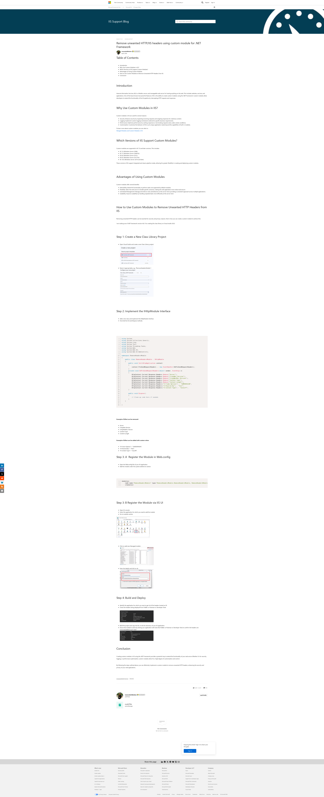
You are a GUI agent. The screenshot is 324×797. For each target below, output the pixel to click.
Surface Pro (96, 770)
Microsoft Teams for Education (146, 776)
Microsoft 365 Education (145, 778)
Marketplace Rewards (190, 786)
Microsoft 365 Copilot (166, 786)
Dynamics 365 (165, 776)
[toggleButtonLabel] (214, 7)
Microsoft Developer (190, 773)
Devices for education (144, 773)
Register (207, 2)
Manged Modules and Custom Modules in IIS (129, 131)
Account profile (121, 770)
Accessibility (210, 786)
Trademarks (194, 794)
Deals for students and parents (146, 786)
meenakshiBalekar (127, 51)
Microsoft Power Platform (167, 781)
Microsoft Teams (165, 784)
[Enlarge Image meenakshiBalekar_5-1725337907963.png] (137, 616)
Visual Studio (188, 789)
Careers (209, 770)
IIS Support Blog (137, 7)
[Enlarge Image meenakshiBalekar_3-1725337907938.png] (137, 556)
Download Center (121, 773)
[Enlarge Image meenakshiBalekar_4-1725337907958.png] (137, 579)
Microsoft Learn (189, 776)
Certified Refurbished (122, 784)
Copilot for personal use (99, 781)
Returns (119, 778)
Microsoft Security (165, 773)
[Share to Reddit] (170, 762)
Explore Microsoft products (99, 786)
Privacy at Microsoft (212, 778)
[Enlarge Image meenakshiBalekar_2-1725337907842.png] (133, 527)
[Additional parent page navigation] (123, 7)
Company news (211, 776)
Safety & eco (202, 794)
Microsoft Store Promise (123, 786)
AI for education (143, 789)
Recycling (208, 794)
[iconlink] (119, 705)
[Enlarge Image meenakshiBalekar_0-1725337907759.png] (136, 255)
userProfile (203, 695)
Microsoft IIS (129, 7)
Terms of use (187, 794)
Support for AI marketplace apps (192, 778)
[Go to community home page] (109, 2)
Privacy (173, 794)
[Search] (202, 3)
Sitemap (158, 794)
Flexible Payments (121, 789)
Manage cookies (180, 794)
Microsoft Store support (123, 776)
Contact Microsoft (166, 794)
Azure (187, 770)
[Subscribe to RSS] (176, 762)
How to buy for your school (145, 781)
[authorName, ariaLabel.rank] (118, 52)
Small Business (165, 789)
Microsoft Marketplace (190, 784)
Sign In (213, 2)
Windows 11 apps (98, 789)
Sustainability (211, 789)
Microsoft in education (145, 770)
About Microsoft (211, 773)
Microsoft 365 (165, 778)
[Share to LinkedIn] (162, 762)
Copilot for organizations (99, 778)
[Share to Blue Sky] (173, 762)
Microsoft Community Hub (114, 7)
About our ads (215, 794)
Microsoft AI (164, 770)
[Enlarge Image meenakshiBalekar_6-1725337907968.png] (136, 636)
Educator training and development (147, 784)
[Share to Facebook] (165, 762)
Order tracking (121, 781)
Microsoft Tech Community (191, 781)
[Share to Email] (179, 762)
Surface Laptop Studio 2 (99, 776)
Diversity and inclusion (212, 784)
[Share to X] (167, 762)
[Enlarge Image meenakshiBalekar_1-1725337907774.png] (137, 283)
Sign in (190, 751)
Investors (210, 781)
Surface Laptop (97, 773)
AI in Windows (97, 784)
